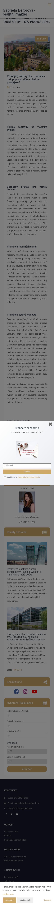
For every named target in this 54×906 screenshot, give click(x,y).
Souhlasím (10, 900)
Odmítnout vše (25, 900)
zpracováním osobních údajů (29, 477)
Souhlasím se (12, 477)
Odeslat (27, 471)
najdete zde (8, 894)
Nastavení (47, 900)
